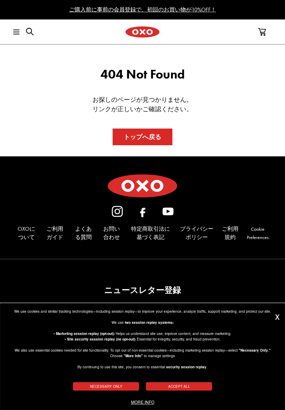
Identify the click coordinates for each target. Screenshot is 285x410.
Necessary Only (106, 386)
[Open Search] (29, 31)
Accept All (179, 386)
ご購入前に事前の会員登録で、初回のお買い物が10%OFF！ (142, 9)
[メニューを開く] (11, 32)
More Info (142, 402)
